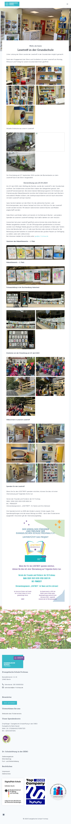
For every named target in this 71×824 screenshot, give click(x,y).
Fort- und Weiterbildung (10, 761)
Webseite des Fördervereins (11, 713)
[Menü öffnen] (67, 4)
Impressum (6, 771)
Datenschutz (6, 774)
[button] (20, 75)
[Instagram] (3, 814)
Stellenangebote (7, 756)
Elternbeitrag (6, 759)
